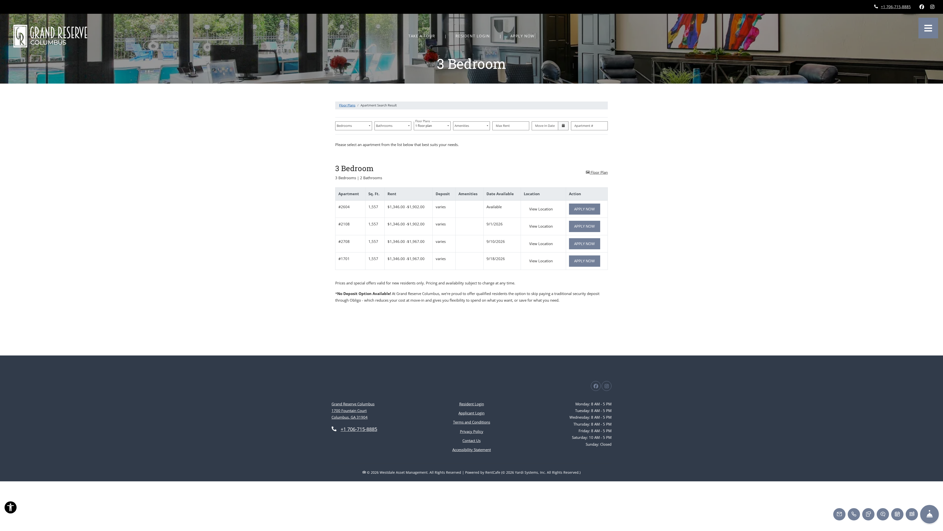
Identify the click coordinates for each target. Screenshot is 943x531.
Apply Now (525, 35)
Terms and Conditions (471, 422)
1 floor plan (424, 124)
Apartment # (583, 125)
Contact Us (471, 440)
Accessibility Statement (471, 449)
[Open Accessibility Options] (10, 508)
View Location (543, 208)
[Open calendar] (563, 125)
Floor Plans (347, 105)
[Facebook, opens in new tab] (922, 7)
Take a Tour (421, 35)
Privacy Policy (471, 431)
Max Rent (503, 125)
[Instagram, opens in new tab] (932, 7)
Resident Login (475, 35)
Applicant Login (471, 412)
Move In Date (545, 125)
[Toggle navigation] (928, 28)
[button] (597, 172)
